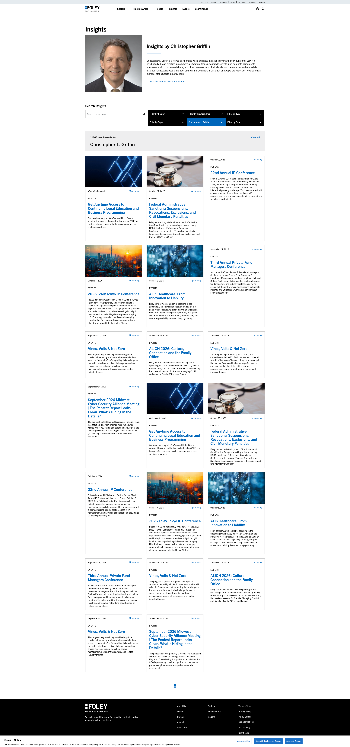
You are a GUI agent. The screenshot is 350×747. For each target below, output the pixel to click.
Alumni (213, 2)
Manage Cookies (243, 741)
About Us (252, 2)
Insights (173, 8)
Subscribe (204, 2)
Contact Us (242, 2)
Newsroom (223, 2)
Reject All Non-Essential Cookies (268, 741)
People (159, 8)
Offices (232, 2)
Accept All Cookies (293, 741)
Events (185, 8)
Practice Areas (140, 8)
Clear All (255, 137)
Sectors (121, 8)
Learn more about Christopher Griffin (166, 81)
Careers (262, 2)
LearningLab (201, 8)
